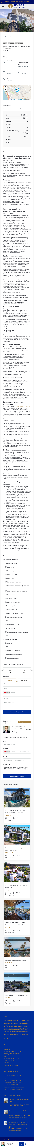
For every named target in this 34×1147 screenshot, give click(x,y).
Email (5, 757)
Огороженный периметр (14, 654)
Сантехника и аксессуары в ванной (17, 621)
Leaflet (13, 99)
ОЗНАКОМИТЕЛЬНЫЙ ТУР (11, 1058)
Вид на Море (11, 43)
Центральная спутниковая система (17, 632)
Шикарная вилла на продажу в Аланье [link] (16, 995)
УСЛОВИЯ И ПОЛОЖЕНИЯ (11, 1065)
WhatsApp (29, 729)
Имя (4, 741)
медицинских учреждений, (23, 406)
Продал (5, 43)
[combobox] (17, 684)
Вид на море (11, 578)
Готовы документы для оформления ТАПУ (17, 586)
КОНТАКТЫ (7, 1049)
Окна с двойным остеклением (16, 606)
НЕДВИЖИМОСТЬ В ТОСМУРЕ (12, 1082)
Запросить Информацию (17, 776)
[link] (6, 1100)
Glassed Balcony (12, 563)
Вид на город (11, 567)
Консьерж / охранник (13, 651)
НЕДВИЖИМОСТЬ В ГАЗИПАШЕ (13, 1089)
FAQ (5, 1056)
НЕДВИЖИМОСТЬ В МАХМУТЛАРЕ (14, 1087)
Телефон (5, 748)
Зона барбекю (11, 647)
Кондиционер (11, 595)
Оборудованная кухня (13, 602)
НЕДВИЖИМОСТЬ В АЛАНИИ (12, 1076)
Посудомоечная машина (14, 617)
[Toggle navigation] (32, 2)
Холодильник (11, 628)
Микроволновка (12, 598)
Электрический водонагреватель (17, 636)
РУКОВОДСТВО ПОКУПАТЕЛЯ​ (12, 1054)
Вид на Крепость (12, 574)
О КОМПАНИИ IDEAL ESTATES (13, 1051)
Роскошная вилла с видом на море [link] (15, 960)
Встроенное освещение (14, 582)
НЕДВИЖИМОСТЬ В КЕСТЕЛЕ (12, 1080)
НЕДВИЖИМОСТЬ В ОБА (11, 1085)
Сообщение (6, 764)
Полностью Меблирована (15, 613)
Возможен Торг (19, 43)
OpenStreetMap (21, 99)
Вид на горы (11, 571)
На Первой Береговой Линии (13, 975)
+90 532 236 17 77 (18, 729)
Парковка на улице (13, 658)
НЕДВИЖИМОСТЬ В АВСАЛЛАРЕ (13, 1078)
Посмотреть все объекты (24, 722)
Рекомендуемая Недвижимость (20, 790)
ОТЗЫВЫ (6, 1063)
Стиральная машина (13, 625)
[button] (17, 20)
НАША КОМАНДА (9, 1060)
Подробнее (7, 1039)
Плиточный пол (12, 610)
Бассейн (9, 643)
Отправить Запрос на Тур (17, 712)
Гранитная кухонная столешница (17, 591)
